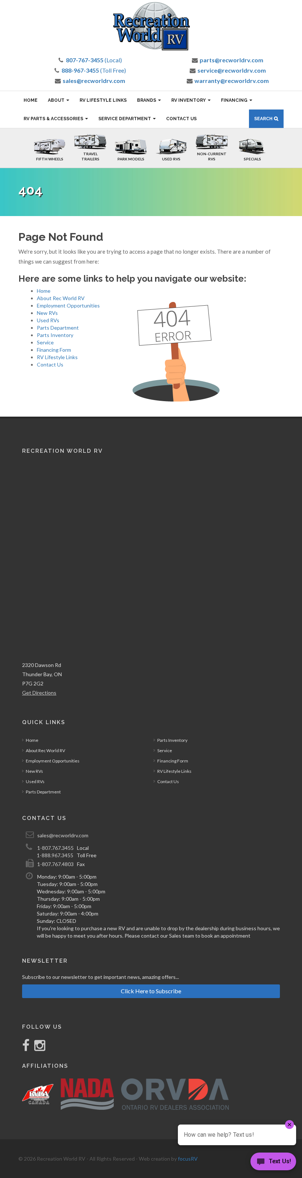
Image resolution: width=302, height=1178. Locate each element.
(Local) (94, 59)
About (57, 100)
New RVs (47, 313)
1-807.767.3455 (55, 848)
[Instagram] (38, 1048)
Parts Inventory (55, 335)
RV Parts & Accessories (54, 118)
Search (263, 118)
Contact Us (181, 118)
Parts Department (58, 327)
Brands (147, 100)
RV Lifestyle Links (103, 100)
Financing (235, 100)
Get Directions (39, 692)
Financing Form (54, 350)
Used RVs (48, 320)
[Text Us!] (273, 1163)
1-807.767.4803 (55, 864)
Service (45, 342)
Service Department (125, 118)
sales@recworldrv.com (62, 835)
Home (31, 100)
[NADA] (87, 1094)
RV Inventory (189, 100)
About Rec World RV (61, 298)
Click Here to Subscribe (151, 990)
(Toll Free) (94, 70)
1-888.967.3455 (55, 855)
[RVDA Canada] (37, 1094)
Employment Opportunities (68, 305)
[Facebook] (26, 1048)
